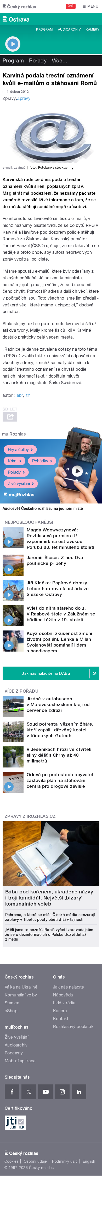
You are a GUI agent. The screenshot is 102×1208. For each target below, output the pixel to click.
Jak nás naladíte (68, 987)
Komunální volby (21, 994)
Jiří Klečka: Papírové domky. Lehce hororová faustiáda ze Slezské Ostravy (58, 588)
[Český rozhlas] (19, 6)
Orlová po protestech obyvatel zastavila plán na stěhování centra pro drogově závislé (60, 780)
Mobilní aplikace (20, 1060)
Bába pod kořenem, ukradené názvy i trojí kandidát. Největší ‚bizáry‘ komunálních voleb (49, 898)
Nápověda (63, 994)
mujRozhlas (14, 434)
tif (28, 395)
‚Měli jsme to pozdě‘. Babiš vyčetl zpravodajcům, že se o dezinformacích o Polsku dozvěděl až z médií (49, 934)
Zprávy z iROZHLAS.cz (30, 816)
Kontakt (60, 1018)
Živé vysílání (19, 483)
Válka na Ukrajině (21, 987)
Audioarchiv (69, 29)
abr (20, 395)
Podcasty (14, 1052)
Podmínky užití (65, 1161)
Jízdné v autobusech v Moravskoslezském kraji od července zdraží (58, 704)
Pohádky (40, 460)
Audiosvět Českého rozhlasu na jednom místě (43, 508)
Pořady (38, 60)
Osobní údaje (35, 1161)
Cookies (11, 1161)
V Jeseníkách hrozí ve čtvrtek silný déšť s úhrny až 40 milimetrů (59, 755)
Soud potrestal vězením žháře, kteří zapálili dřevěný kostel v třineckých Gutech (60, 729)
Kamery (92, 29)
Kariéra (60, 1010)
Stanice (12, 1002)
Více (59, 60)
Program (44, 29)
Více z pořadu (21, 691)
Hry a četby (18, 449)
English (89, 1161)
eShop (11, 1010)
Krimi (12, 460)
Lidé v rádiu (64, 1002)
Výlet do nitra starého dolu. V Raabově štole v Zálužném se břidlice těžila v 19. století (61, 613)
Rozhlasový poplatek (73, 1026)
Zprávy (23, 98)
